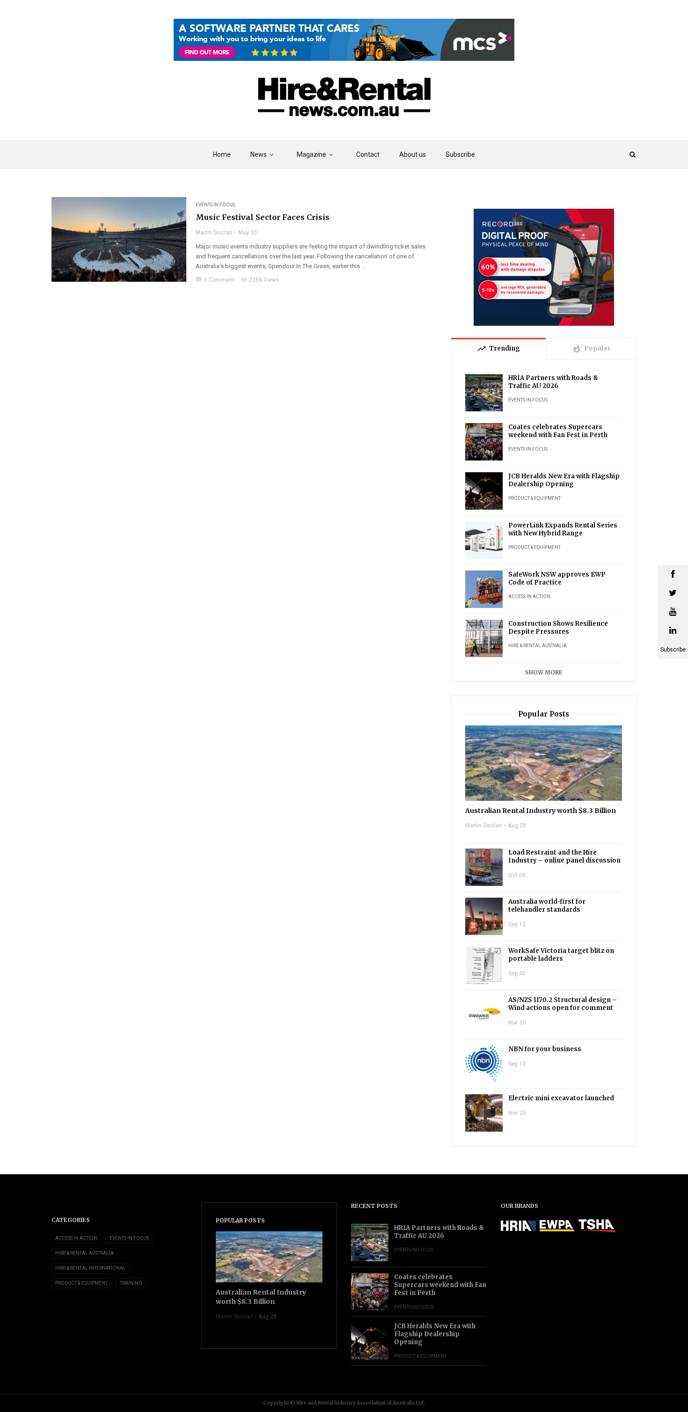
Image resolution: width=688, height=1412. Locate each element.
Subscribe (460, 154)
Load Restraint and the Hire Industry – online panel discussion (564, 856)
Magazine (311, 154)
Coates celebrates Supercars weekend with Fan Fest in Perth (557, 431)
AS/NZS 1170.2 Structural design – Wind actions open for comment (562, 1004)
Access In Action (529, 596)
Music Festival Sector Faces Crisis (262, 217)
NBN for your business (544, 1049)
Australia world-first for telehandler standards (547, 906)
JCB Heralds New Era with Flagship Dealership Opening (564, 480)
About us (412, 154)
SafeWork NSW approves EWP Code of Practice (557, 578)
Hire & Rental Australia (537, 645)
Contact (368, 154)
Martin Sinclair (214, 232)
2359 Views (260, 280)
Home (222, 154)
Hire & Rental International (90, 1268)
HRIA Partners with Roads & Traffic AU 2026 (553, 382)
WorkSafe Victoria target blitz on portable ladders (561, 955)
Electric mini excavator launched (561, 1098)
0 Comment (215, 280)
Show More (544, 672)
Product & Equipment (534, 498)
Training (131, 1283)
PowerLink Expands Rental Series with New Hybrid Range (562, 529)
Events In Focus (215, 204)
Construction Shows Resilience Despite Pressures (558, 628)
